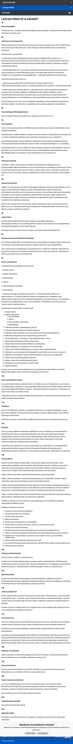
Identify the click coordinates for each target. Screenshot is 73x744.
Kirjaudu (6, 13)
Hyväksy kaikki (30, 733)
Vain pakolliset (42, 733)
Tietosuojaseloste (7, 741)
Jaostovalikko (36, 2)
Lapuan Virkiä (36, 8)
